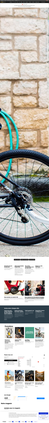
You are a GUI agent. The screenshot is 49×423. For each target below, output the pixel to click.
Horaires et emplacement (24, 259)
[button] (38, 362)
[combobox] (44, 2)
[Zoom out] (43, 365)
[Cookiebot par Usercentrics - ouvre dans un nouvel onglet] (4, 421)
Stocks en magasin (32, 259)
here (30, 6)
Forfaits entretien (17, 259)
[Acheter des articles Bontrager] (9, 0)
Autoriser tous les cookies (43, 413)
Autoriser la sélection (43, 415)
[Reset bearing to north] (43, 366)
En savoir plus (26, 301)
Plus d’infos (5, 319)
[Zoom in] (43, 364)
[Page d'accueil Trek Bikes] (2, 0)
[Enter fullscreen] (43, 358)
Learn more (26, 387)
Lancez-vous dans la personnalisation (18, 274)
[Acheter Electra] (5, 0)
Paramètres (35, 421)
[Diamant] (13, 0)
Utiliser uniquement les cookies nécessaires (43, 418)
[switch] (19, 421)
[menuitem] (10, 2)
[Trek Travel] (17, 0)
